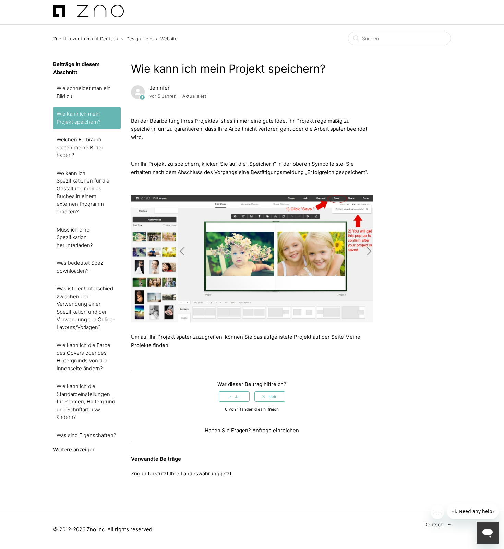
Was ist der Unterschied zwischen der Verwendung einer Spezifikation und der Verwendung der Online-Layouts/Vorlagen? (86, 307)
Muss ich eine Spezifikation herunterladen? (75, 237)
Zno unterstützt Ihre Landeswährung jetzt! (182, 473)
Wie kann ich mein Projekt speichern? (78, 118)
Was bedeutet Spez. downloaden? (81, 267)
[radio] (234, 396)
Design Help (139, 38)
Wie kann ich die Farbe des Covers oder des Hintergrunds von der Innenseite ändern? (83, 357)
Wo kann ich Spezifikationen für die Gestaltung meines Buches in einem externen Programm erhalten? (83, 192)
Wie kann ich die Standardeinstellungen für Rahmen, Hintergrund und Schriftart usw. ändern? (86, 401)
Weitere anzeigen (74, 449)
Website (169, 38)
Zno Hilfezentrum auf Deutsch (85, 38)
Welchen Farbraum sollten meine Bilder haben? (80, 147)
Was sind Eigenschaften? (86, 435)
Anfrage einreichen (275, 430)
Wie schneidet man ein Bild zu (84, 92)
